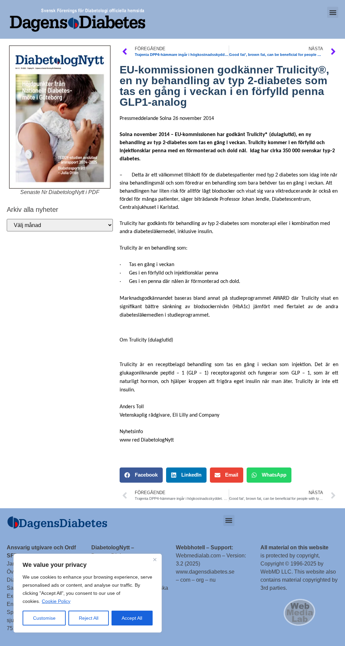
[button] (332, 12)
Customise (44, 618)
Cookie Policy (56, 601)
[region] (87, 593)
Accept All (132, 618)
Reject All (88, 618)
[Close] (155, 559)
